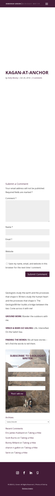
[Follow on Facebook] (24, 473)
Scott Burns (11, 437)
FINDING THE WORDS (16, 339)
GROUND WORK (13, 316)
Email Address (14, 384)
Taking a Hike (34, 432)
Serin (8, 452)
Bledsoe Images (27, 488)
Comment (11, 198)
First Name (13, 366)
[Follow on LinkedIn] (31, 473)
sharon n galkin (13, 447)
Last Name (13, 375)
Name (9, 227)
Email (9, 239)
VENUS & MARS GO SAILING (19, 328)
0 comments (37, 78)
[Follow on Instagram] (17, 473)
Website (9, 251)
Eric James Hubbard (15, 432)
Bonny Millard (12, 442)
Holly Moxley (13, 78)
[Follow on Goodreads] (37, 473)
